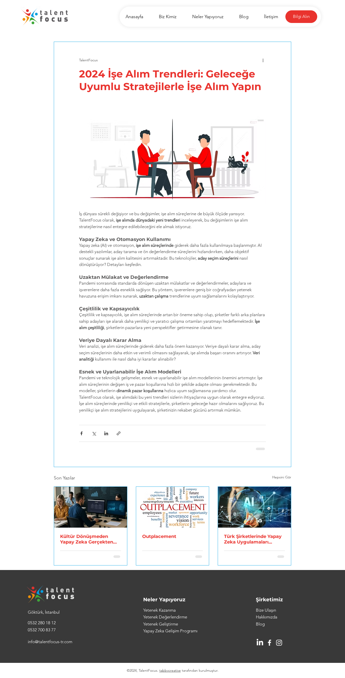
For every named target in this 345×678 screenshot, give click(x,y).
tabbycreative (170, 670)
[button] (301, 16)
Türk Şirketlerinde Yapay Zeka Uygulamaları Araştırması (253, 539)
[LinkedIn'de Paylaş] (106, 433)
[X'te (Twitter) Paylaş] (93, 433)
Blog (260, 624)
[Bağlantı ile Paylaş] (118, 433)
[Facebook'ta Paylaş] (81, 433)
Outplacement (159, 536)
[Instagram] (279, 643)
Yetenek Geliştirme (160, 624)
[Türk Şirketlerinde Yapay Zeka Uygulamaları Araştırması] (254, 507)
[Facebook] (269, 643)
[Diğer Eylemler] (263, 60)
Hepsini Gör (281, 477)
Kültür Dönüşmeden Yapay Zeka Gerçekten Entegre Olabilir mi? (86, 539)
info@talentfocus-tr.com (50, 641)
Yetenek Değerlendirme (165, 616)
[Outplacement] (172, 507)
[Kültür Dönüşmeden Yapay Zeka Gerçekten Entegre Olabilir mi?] (90, 507)
